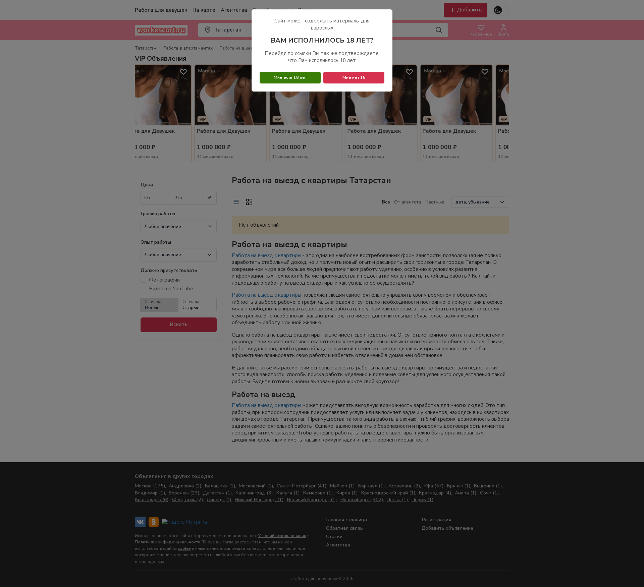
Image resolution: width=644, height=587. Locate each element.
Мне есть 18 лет (290, 77)
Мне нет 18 (354, 77)
